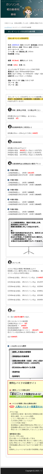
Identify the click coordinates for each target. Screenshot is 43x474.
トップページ (8, 27)
